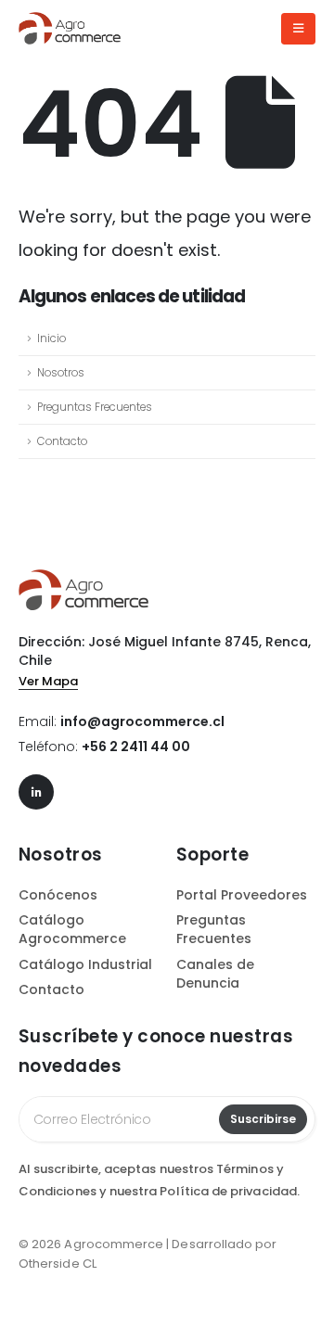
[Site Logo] (70, 28)
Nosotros (60, 372)
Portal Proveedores (241, 895)
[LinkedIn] (36, 792)
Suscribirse (263, 1119)
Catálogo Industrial (85, 964)
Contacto (62, 441)
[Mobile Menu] (298, 29)
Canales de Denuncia (215, 973)
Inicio (51, 338)
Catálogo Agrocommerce (72, 929)
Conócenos (58, 895)
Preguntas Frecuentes (94, 407)
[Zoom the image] (83, 578)
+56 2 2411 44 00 (136, 746)
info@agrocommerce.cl (142, 721)
